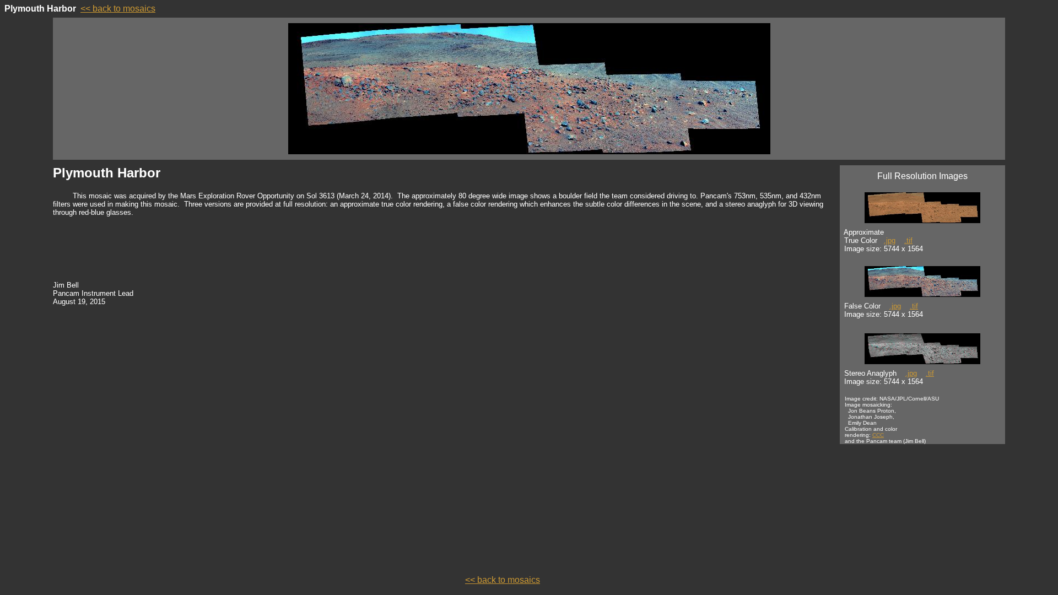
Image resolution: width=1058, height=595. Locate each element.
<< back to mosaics (117, 8)
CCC (878, 435)
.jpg (889, 240)
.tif (908, 240)
